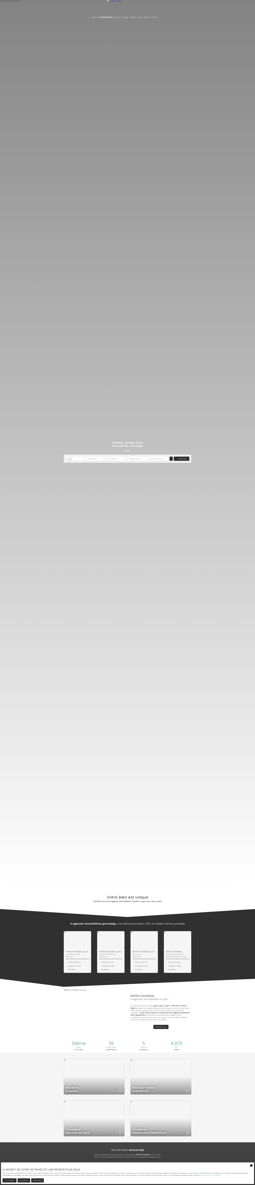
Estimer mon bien (106, 17)
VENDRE (125, 17)
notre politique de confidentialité (210, 1175)
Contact (153, 17)
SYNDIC (139, 17)
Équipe (146, 17)
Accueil (95, 17)
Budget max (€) (135, 459)
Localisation (113, 459)
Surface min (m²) (156, 459)
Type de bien (92, 459)
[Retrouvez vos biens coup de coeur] (159, 17)
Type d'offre (70, 458)
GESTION (133, 17)
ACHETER (117, 17)
